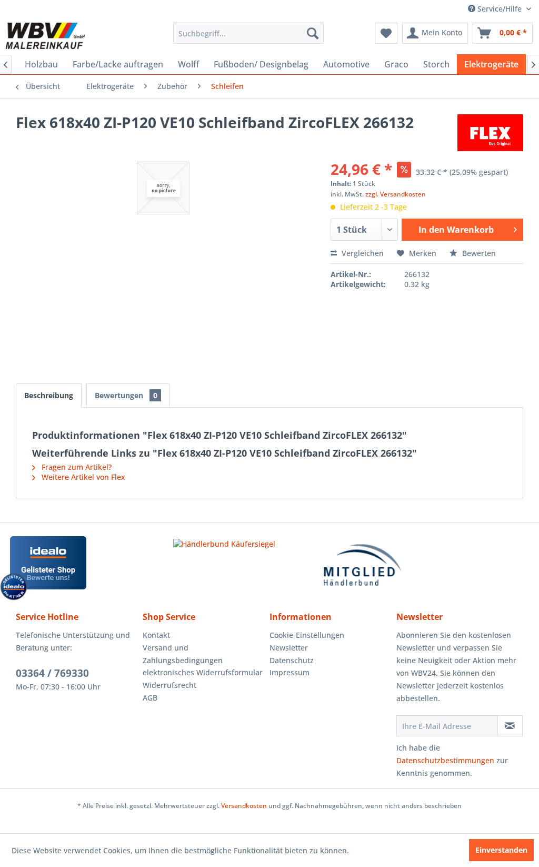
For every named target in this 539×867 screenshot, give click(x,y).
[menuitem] (248, 33)
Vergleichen (362, 253)
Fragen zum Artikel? (75, 467)
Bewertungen (126, 395)
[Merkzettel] (386, 33)
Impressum (290, 672)
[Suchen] (313, 33)
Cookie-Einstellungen (307, 635)
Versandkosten (244, 805)
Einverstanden (501, 850)
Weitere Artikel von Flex (82, 477)
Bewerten (478, 253)
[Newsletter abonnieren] (510, 725)
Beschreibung (48, 395)
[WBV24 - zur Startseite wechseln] (45, 36)
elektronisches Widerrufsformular (203, 672)
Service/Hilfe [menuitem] (499, 9)
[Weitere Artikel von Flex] (490, 132)
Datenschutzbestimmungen (445, 760)
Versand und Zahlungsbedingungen (183, 654)
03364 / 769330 (52, 673)
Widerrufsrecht (169, 685)
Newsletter (289, 648)
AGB (150, 698)
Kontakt (156, 635)
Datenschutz (292, 660)
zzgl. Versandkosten (395, 194)
